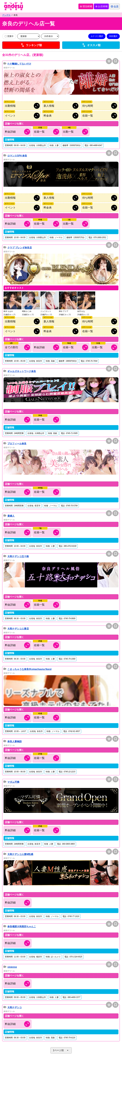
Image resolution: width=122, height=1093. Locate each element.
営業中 (10, 36)
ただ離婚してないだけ (19, 63)
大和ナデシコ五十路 (18, 556)
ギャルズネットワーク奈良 (21, 371)
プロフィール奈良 (16, 443)
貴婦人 (11, 516)
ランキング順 (31, 45)
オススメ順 (91, 45)
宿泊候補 (86, 6)
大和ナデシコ (14, 1007)
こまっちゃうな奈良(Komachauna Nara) (29, 669)
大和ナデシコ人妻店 (18, 628)
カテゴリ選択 (97, 36)
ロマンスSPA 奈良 (17, 155)
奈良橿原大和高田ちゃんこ (21, 926)
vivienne (12, 967)
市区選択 (113, 36)
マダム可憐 (13, 782)
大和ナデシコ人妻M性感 (20, 854)
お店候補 (101, 6)
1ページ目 (61, 1050)
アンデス (6, 15)
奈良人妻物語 (14, 741)
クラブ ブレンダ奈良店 (19, 247)
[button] (61, 85)
